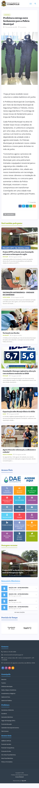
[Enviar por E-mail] (34, 206)
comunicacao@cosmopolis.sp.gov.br (13, 655)
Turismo (3, 683)
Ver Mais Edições (19, 612)
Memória (3, 679)
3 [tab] (34, 551)
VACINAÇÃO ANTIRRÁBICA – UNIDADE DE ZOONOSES (18, 293)
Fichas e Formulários (6, 762)
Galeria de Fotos (5, 697)
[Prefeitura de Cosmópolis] (10, 4)
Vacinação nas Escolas (11, 333)
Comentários (23, 27)
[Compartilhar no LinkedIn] (27, 206)
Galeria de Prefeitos (6, 700)
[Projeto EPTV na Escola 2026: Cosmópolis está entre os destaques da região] (19, 238)
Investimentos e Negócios (8, 693)
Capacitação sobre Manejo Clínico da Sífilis (19, 411)
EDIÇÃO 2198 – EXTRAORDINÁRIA (18, 594)
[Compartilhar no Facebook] (20, 206)
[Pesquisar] (35, 3)
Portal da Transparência (7, 748)
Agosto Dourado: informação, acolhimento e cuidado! (19, 451)
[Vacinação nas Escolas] (19, 319)
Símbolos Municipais (6, 686)
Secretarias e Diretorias (7, 710)
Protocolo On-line (6, 751)
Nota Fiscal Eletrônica (7, 758)
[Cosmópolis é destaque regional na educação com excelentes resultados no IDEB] (19, 357)
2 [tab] (33, 551)
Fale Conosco (5, 731)
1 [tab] (32, 551)
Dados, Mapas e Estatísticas (8, 690)
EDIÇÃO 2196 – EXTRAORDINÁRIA (18, 607)
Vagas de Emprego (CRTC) (8, 720)
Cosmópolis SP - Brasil (19, 628)
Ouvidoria (4, 713)
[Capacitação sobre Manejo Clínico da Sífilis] (19, 398)
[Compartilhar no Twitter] (23, 206)
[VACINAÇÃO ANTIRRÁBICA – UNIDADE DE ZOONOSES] (19, 279)
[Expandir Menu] (31, 3)
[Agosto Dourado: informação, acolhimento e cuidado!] (19, 436)
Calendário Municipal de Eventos (10, 727)
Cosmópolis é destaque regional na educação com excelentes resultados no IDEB (19, 372)
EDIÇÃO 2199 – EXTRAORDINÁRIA (18, 588)
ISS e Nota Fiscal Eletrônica (8, 755)
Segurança (7, 14)
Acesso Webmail (19, 777)
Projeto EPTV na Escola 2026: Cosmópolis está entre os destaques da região (18, 253)
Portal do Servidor (6, 744)
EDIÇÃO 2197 (12, 600)
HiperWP (24, 780)
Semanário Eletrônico (7, 717)
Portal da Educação (6, 724)
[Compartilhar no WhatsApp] (30, 206)
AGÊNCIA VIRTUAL (6, 741)
